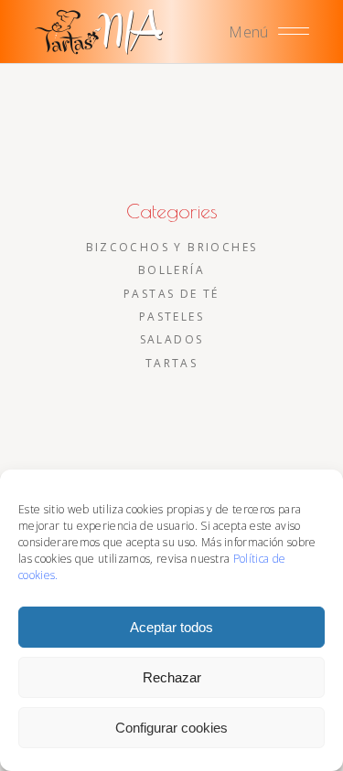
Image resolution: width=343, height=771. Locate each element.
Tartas (171, 363)
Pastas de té (171, 293)
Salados (172, 339)
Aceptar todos (171, 627)
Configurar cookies (171, 727)
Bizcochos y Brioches (172, 247)
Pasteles (171, 316)
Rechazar (172, 677)
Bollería (171, 270)
